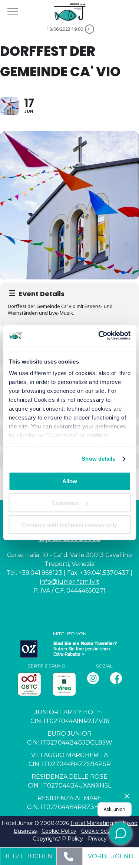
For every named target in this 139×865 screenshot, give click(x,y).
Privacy (97, 838)
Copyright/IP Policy (58, 838)
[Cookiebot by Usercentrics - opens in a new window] (98, 335)
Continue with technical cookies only (69, 524)
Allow (69, 481)
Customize (65, 503)
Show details (98, 458)
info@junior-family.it (69, 581)
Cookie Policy (59, 831)
